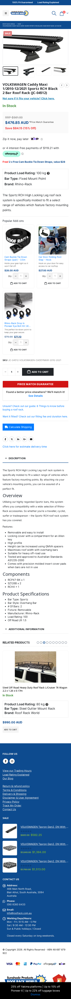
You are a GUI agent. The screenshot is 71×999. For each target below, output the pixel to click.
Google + (24, 439)
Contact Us (9, 809)
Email (31, 439)
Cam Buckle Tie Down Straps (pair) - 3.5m (15, 258)
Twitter (11, 439)
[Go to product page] (35, 667)
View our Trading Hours (17, 770)
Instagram (12, 761)
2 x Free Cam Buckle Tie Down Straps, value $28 (37, 161)
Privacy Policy (11, 801)
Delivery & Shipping (14, 794)
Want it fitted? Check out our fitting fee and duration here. (35, 416)
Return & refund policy (16, 786)
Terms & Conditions (15, 790)
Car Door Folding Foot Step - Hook (50, 258)
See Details (35, 395)
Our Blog (8, 778)
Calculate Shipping (20, 427)
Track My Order (12, 805)
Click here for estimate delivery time (25, 446)
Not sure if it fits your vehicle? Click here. (29, 98)
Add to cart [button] (20, 283)
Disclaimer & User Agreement (21, 797)
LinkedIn (18, 439)
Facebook (5, 439)
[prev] (61, 85)
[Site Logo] (19, 13)
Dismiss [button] (35, 994)
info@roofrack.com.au (19, 913)
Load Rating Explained (16, 774)
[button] (6, 13)
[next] (66, 85)
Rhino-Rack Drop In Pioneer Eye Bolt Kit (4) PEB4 (16, 325)
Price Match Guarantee (42, 122)
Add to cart (40, 371)
